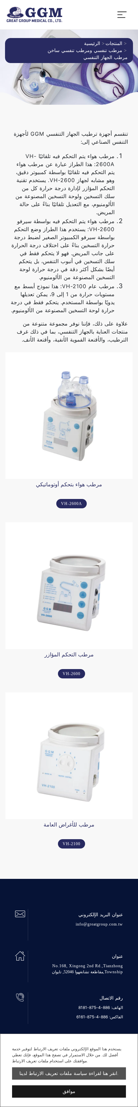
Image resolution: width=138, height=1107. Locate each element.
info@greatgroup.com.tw (99, 924)
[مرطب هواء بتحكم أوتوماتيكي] (69, 415)
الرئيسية (92, 43)
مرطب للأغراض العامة (69, 824)
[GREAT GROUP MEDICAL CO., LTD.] (34, 14)
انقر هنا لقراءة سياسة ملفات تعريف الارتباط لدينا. (69, 1073)
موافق (69, 1091)
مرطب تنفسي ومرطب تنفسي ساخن (85, 50)
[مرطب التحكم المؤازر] (69, 585)
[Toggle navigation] (122, 14)
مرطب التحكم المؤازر (69, 654)
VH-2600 (71, 673)
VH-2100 (71, 844)
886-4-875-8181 (94, 1007)
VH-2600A (71, 503)
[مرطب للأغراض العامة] (69, 755)
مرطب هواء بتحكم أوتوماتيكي (69, 484)
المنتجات (114, 43)
